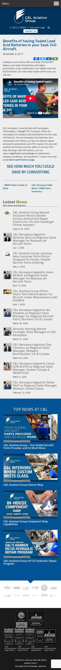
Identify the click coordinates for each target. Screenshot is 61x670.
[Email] (55, 58)
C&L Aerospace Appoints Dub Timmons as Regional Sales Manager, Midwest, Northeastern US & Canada (32, 349)
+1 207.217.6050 (17, 27)
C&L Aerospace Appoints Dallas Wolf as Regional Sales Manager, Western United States (35, 385)
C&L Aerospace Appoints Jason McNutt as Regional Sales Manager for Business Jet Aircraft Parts (33, 277)
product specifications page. (21, 159)
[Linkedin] (49, 58)
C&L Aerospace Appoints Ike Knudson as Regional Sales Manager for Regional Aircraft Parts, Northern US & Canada (33, 314)
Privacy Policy (30, 663)
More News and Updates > (15, 205)
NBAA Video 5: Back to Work (15, 186)
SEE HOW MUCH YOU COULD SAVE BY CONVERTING (30, 169)
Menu (5, 3)
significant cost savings (22, 153)
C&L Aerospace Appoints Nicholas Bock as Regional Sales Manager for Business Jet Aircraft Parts (34, 239)
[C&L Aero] (30, 16)
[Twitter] (42, 58)
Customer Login (37, 27)
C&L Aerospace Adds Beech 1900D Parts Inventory (42, 188)
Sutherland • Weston (36, 666)
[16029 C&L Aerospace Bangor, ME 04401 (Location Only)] (30, 619)
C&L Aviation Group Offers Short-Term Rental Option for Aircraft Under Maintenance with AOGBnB (35, 296)
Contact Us (30, 31)
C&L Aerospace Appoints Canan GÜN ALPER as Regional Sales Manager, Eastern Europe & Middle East (34, 368)
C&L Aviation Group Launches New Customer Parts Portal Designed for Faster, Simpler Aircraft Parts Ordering (32, 258)
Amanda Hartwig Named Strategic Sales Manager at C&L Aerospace (34, 331)
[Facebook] (36, 58)
